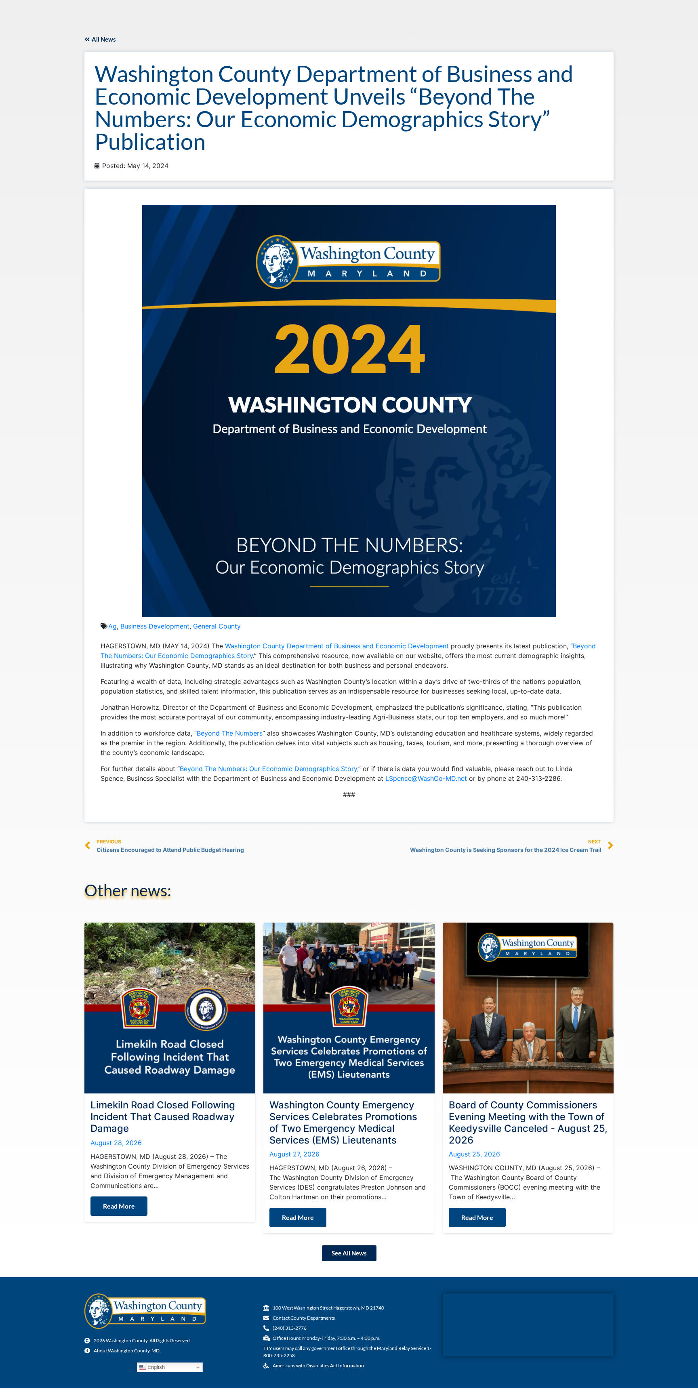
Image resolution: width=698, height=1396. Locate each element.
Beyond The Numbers (230, 733)
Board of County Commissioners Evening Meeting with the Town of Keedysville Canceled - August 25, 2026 (528, 1122)
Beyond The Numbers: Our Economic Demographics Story (268, 769)
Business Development (154, 626)
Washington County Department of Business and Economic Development (337, 646)
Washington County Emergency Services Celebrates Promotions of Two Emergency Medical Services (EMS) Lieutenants (343, 1122)
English (155, 1367)
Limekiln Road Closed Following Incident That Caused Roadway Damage (162, 1116)
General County (217, 626)
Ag (112, 626)
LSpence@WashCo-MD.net (426, 778)
